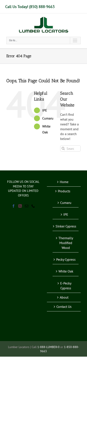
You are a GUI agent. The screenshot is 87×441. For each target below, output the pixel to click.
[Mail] (26, 206)
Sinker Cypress (66, 226)
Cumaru (47, 118)
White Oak (65, 271)
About (64, 297)
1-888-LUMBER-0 (48, 347)
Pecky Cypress (66, 259)
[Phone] (33, 206)
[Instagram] (20, 206)
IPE (44, 110)
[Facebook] (13, 206)
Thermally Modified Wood (65, 243)
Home (64, 182)
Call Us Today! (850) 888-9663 (30, 6)
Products (64, 191)
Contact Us (64, 306)
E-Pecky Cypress (65, 285)
